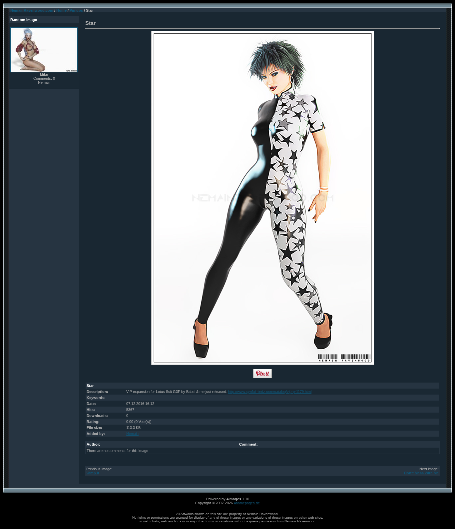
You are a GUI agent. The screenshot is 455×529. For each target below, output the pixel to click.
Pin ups (76, 10)
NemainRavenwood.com (31, 10)
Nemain (132, 434)
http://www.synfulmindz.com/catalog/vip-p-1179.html (269, 392)
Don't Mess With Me (421, 473)
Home (61, 10)
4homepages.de (247, 503)
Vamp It (92, 473)
